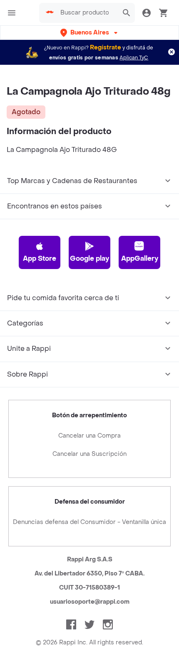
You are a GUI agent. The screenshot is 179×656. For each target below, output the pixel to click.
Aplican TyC (133, 57)
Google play (89, 258)
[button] (90, 32)
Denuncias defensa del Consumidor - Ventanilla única (89, 522)
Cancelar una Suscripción (89, 454)
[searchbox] (87, 13)
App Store (39, 258)
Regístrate (105, 47)
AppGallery (139, 258)
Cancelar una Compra (89, 436)
